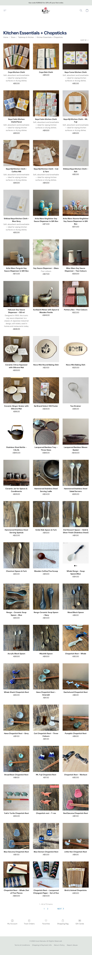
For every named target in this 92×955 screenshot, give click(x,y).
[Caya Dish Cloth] (46, 56)
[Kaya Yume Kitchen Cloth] (76, 56)
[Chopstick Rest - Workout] (76, 759)
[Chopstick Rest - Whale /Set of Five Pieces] (16, 874)
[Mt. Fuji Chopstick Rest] (46, 759)
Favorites (46, 924)
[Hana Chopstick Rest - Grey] (16, 718)
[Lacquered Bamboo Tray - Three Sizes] (46, 432)
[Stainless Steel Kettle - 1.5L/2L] (16, 432)
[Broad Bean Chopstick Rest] (16, 759)
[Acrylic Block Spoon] (16, 638)
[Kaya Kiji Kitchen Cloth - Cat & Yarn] (46, 153)
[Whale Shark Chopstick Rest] (16, 676)
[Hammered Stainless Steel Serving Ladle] (46, 473)
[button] (46, 10)
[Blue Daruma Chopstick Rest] (16, 836)
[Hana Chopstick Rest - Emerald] (46, 676)
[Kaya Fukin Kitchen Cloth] (46, 103)
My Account (12, 924)
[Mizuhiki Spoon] (46, 638)
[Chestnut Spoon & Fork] (16, 555)
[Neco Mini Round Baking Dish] (46, 349)
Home (5, 37)
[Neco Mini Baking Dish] (76, 349)
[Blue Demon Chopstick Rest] (46, 836)
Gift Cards (80, 924)
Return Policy (59, 945)
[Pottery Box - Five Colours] (76, 294)
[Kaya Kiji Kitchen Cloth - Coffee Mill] (16, 153)
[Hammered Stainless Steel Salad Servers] (76, 473)
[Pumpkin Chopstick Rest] (76, 718)
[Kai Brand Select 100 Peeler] (46, 390)
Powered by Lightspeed (46, 949)
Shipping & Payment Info (42, 945)
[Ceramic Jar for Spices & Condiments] (16, 473)
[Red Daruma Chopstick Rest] (76, 797)
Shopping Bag (63, 924)
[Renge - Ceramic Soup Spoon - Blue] (16, 597)
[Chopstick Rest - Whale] (76, 638)
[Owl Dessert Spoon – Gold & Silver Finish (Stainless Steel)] (76, 514)
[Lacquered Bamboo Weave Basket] (76, 432)
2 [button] (47, 909)
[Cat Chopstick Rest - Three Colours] (46, 718)
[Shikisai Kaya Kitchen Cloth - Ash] (76, 153)
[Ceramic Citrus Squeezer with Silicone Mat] (16, 349)
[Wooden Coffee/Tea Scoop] (46, 555)
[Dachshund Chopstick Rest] (76, 676)
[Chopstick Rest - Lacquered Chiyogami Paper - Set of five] (46, 874)
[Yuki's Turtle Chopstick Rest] (16, 797)
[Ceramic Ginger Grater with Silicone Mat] (16, 390)
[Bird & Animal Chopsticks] (76, 874)
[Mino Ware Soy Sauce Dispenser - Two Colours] (76, 252)
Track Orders (29, 924)
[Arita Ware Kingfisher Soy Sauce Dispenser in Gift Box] (46, 203)
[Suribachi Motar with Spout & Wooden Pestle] (46, 294)
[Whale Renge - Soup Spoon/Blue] (76, 555)
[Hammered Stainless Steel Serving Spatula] (16, 514)
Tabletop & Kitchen (26, 37)
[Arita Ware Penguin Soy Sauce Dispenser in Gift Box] (16, 252)
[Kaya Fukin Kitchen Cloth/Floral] (16, 103)
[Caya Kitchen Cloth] (16, 56)
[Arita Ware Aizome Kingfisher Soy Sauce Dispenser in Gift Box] (76, 203)
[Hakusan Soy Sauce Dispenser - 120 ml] (16, 294)
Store (13, 37)
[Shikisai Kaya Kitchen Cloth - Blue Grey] (16, 203)
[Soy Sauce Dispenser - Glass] (46, 252)
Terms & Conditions (22, 945)
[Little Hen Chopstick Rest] (76, 836)
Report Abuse (72, 945)
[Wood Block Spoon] (76, 597)
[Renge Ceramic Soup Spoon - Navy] (46, 597)
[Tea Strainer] (76, 390)
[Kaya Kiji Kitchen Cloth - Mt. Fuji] (76, 103)
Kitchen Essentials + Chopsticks (50, 37)
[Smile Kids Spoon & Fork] (46, 514)
